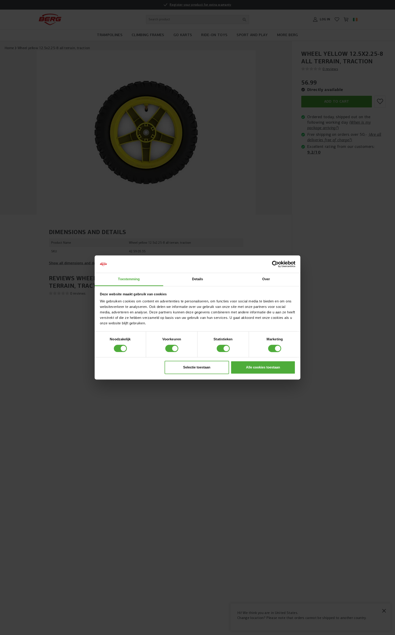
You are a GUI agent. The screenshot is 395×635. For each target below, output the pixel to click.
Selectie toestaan (196, 367)
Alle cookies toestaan (263, 367)
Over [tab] (266, 279)
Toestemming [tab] (129, 279)
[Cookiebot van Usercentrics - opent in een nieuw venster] (275, 264)
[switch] (171, 348)
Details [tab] (197, 279)
